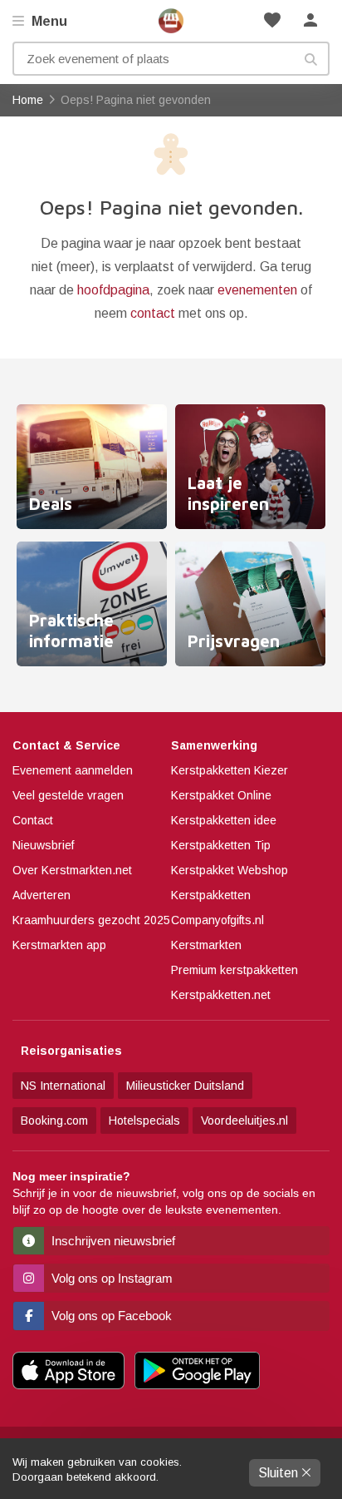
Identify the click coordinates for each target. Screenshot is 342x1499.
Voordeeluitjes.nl (244, 1120)
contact (152, 313)
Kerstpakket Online (221, 795)
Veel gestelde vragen (68, 795)
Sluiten (279, 1473)
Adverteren (41, 895)
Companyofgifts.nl (217, 920)
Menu (47, 21)
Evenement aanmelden (72, 770)
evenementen (257, 290)
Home (171, 21)
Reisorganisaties (71, 1050)
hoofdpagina (113, 290)
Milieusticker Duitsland (185, 1085)
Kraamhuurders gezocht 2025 (91, 920)
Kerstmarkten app (59, 945)
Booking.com (54, 1120)
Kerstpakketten (211, 895)
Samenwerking (214, 745)
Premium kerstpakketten (234, 970)
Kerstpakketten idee (223, 820)
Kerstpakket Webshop (229, 870)
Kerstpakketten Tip (221, 845)
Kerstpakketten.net (221, 995)
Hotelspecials (144, 1120)
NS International (63, 1085)
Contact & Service (66, 745)
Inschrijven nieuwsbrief (111, 1241)
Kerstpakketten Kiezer (229, 770)
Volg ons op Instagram (110, 1278)
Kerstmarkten (206, 945)
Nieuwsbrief (43, 845)
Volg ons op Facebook (110, 1316)
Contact (32, 820)
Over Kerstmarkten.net (72, 870)
